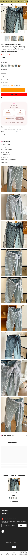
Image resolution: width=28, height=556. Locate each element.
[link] (7, 464)
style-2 (9, 498)
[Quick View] (19, 480)
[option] (14, 19)
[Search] (6, 4)
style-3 (16, 498)
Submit (22, 525)
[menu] (2, 4)
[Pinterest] (2, 531)
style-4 (14, 498)
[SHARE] (26, 90)
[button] (23, 31)
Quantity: (3, 76)
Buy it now (14, 94)
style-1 (12, 498)
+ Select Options (14, 501)
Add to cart (13, 90)
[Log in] (22, 4)
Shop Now (20, 118)
